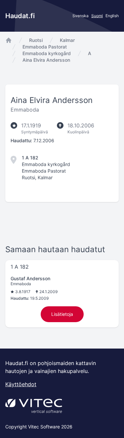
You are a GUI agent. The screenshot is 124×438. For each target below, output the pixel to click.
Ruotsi (36, 40)
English (112, 15)
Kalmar (67, 40)
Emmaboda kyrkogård (46, 53)
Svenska (80, 15)
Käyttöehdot (20, 384)
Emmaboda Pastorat (44, 47)
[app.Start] (8, 40)
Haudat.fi (20, 16)
